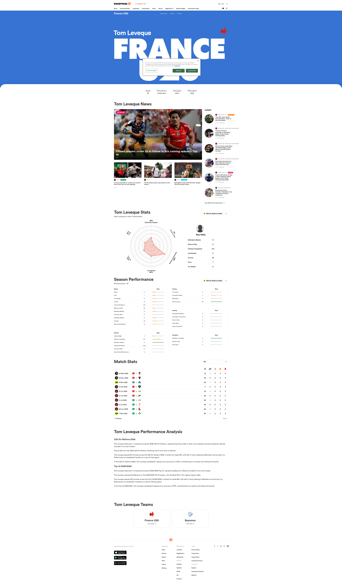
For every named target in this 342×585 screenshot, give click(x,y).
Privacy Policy (195, 550)
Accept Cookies (192, 70)
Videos (164, 564)
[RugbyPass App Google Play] (131, 558)
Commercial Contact (197, 571)
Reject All (178, 70)
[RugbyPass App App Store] (131, 553)
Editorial (193, 575)
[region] (172, 67)
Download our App (193, 8)
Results (164, 557)
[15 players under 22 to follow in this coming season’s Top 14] (158, 134)
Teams (154, 8)
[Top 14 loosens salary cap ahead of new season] (158, 175)
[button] (163, 13)
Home (163, 550)
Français (179, 579)
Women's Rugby (180, 8)
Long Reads (136, 8)
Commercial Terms (196, 561)
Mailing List (180, 557)
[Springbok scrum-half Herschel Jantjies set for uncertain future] (188, 175)
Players (160, 8)
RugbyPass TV (169, 8)
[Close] (198, 61)
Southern (179, 568)
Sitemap (164, 568)
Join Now (179, 550)
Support (193, 568)
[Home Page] (122, 3)
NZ (177, 575)
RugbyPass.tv (180, 553)
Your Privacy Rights (151, 70)
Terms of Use (195, 553)
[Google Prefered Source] (131, 563)
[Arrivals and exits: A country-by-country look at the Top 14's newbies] (128, 175)
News (115, 8)
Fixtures (164, 553)
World (178, 571)
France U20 (121, 13)
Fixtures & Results (125, 8)
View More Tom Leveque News (214, 203)
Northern (179, 564)
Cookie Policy (195, 557)
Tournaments (145, 8)
